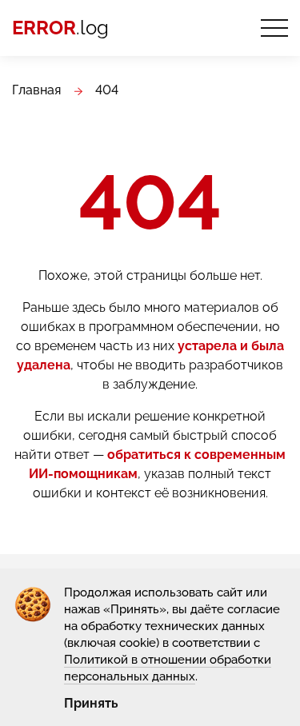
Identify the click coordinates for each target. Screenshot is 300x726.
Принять (91, 703)
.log (60, 28)
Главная (36, 90)
